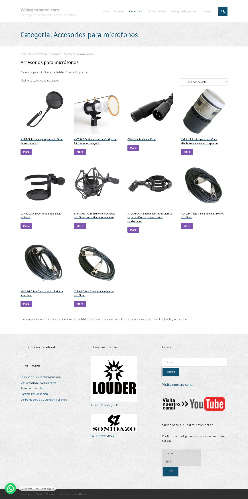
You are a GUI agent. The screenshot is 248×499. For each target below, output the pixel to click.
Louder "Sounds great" (104, 405)
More (26, 151)
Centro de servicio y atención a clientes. (44, 399)
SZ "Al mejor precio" (103, 435)
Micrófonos (55, 54)
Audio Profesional (38, 54)
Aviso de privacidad (32, 388)
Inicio (23, 54)
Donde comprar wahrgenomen (39, 382)
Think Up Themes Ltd (47, 494)
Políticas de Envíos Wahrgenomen (41, 377)
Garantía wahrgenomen (34, 393)
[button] (10, 488)
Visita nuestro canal (178, 384)
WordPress (80, 494)
